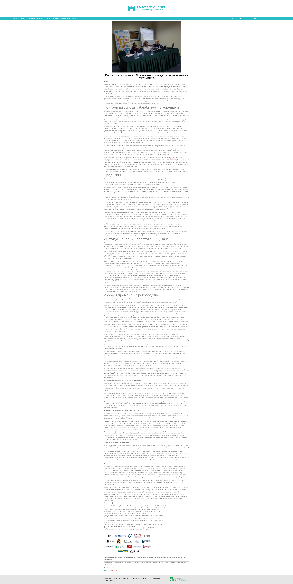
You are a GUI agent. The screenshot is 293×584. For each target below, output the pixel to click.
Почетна (15, 19)
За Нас (23, 19)
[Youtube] (240, 19)
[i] (170, 159)
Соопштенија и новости (36, 19)
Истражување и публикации (61, 19)
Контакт (74, 19)
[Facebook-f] (235, 19)
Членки (48, 19)
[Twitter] (237, 19)
